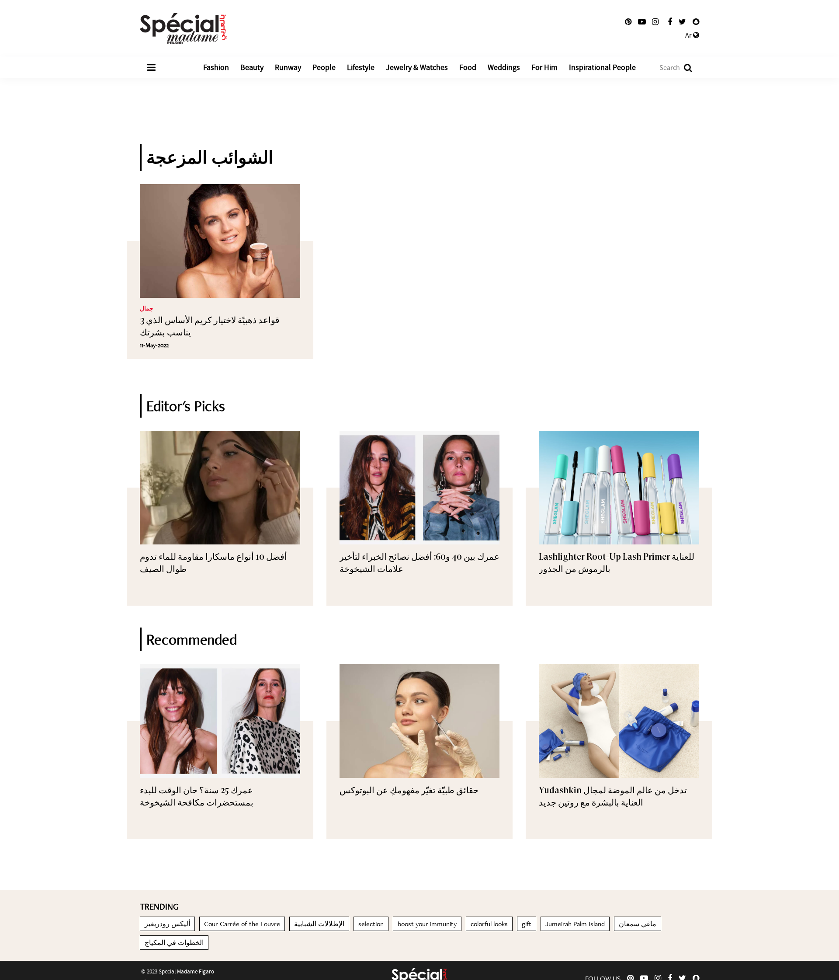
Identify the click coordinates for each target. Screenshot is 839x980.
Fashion (216, 68)
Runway (288, 68)
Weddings (504, 68)
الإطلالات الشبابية (319, 923)
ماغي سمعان (637, 923)
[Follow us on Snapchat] (696, 21)
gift (526, 923)
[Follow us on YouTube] (642, 21)
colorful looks (489, 923)
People (324, 68)
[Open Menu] (151, 68)
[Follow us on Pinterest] (628, 21)
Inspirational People (602, 68)
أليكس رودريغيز (167, 923)
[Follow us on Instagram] (655, 21)
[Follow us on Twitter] (682, 21)
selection (371, 923)
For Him (544, 68)
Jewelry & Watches (417, 68)
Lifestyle (360, 68)
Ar (689, 35)
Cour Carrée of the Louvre (242, 923)
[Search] (683, 67)
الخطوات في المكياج (174, 942)
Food (467, 68)
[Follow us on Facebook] (670, 21)
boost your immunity (427, 923)
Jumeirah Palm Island (575, 923)
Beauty (251, 68)
